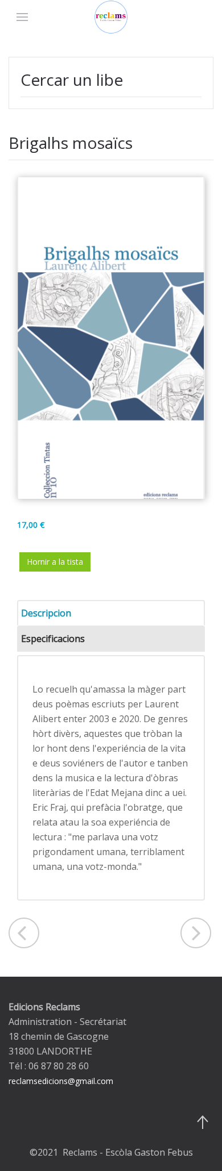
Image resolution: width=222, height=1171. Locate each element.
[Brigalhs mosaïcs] (111, 337)
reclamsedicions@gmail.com (61, 1081)
